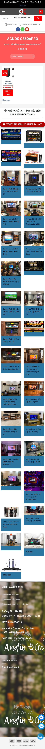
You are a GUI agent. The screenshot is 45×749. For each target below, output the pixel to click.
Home (6, 44)
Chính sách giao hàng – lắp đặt (15, 604)
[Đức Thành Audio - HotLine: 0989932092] (22, 11)
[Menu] (3, 11)
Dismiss (22, 5)
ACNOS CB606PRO (8, 82)
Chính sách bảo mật (10, 594)
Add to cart (8, 92)
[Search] (38, 18)
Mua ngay (6, 100)
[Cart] (41, 11)
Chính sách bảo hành (11, 599)
